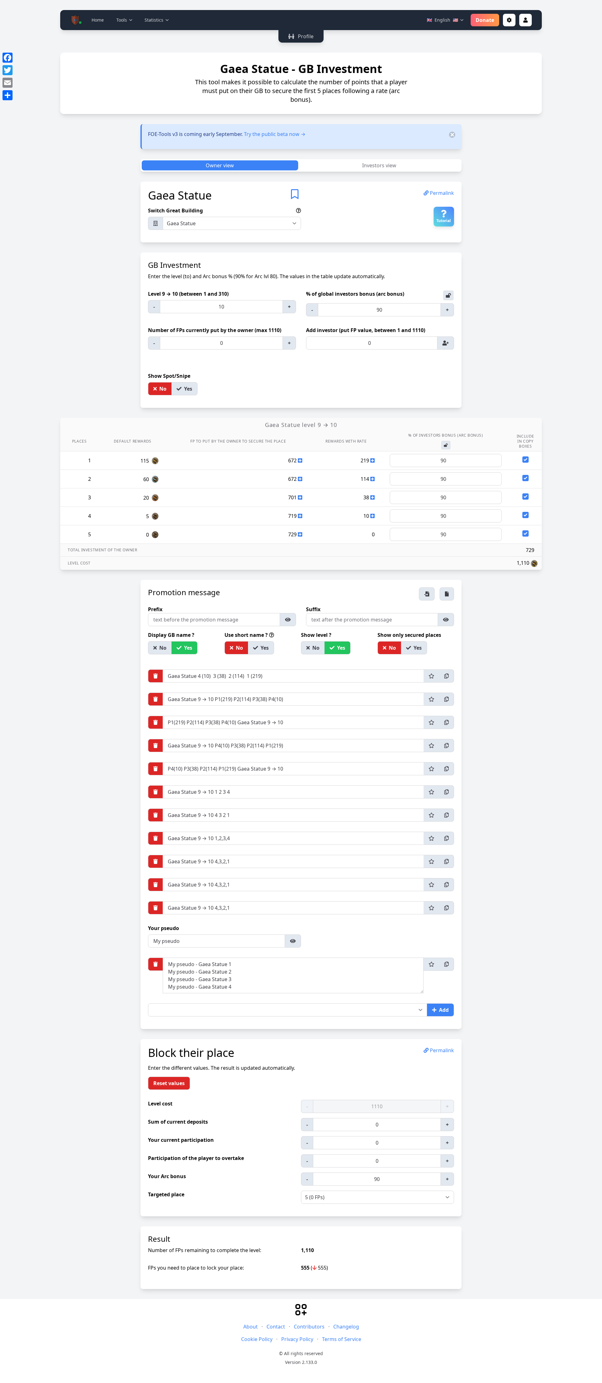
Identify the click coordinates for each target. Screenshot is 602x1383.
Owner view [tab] (220, 165)
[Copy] (446, 676)
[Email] (7, 82)
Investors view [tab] (379, 165)
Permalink (441, 193)
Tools (121, 20)
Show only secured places (410, 635)
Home (98, 20)
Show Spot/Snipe (170, 375)
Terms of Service (341, 1339)
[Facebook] (7, 57)
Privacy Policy (297, 1339)
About (250, 1326)
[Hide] (288, 619)
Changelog (346, 1326)
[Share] (7, 95)
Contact (276, 1326)
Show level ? (317, 635)
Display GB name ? (172, 635)
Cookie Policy (256, 1339)
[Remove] (155, 676)
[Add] (445, 343)
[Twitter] (7, 70)
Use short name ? (246, 635)
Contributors (309, 1326)
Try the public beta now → (274, 134)
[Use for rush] (431, 676)
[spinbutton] (221, 306)
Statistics (154, 20)
